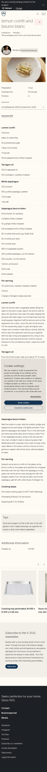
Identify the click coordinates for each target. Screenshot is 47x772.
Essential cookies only (23, 408)
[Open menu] (44, 14)
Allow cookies (23, 403)
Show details (35, 397)
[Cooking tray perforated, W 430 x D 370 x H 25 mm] (18, 588)
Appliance (5, 102)
